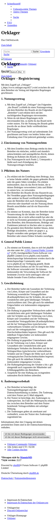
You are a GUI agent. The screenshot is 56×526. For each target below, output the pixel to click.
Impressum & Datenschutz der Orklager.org (27, 502)
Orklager (11, 518)
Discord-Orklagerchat (17, 510)
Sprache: (5, 72)
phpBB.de (34, 473)
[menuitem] (25, 9)
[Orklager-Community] (6, 59)
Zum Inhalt (6, 45)
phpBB (16, 465)
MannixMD (26, 457)
